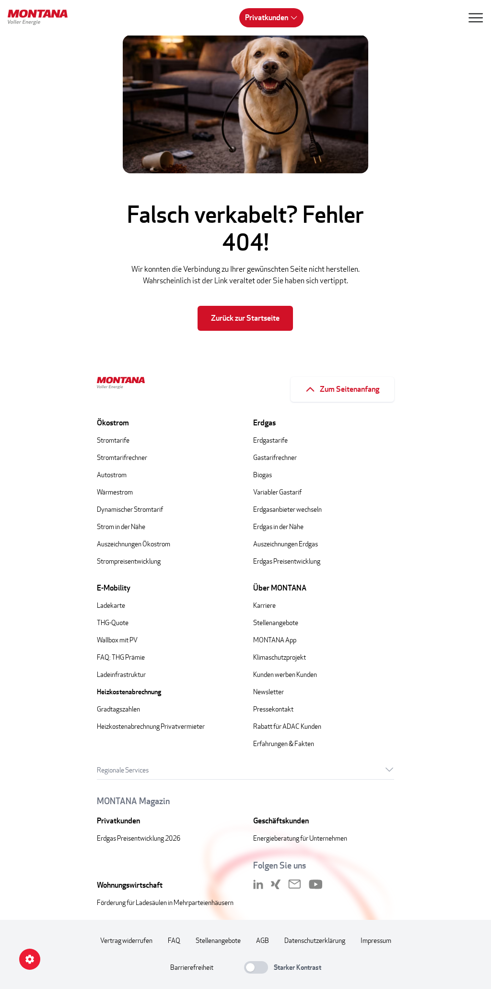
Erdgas (264, 423)
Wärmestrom (115, 491)
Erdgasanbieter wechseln (287, 509)
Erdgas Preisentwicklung (286, 561)
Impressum (376, 940)
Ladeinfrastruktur (121, 674)
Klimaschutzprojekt (279, 657)
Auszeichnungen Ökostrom (133, 543)
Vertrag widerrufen (126, 940)
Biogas (262, 474)
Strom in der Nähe (121, 526)
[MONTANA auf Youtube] (316, 884)
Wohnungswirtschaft (130, 885)
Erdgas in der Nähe (278, 526)
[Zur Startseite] (41, 19)
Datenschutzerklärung (314, 940)
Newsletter (268, 691)
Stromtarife (113, 440)
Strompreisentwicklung (129, 561)
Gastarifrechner (275, 457)
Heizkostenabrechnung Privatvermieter (151, 726)
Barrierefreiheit (191, 967)
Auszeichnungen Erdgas (285, 543)
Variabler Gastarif (277, 491)
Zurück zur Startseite (245, 318)
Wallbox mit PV (117, 639)
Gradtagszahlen (118, 708)
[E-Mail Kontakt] (294, 884)
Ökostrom (113, 423)
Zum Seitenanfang (349, 389)
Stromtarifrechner (122, 457)
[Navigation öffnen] (475, 17)
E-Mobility (113, 588)
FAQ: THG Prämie (121, 657)
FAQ (174, 940)
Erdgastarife (270, 440)
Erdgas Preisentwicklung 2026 (138, 838)
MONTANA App (274, 639)
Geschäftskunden (281, 821)
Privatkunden (266, 17)
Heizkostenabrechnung (129, 691)
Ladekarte (111, 605)
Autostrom (112, 474)
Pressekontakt (273, 708)
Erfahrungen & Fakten (283, 743)
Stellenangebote (275, 622)
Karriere (264, 605)
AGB (262, 940)
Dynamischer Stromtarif (130, 509)
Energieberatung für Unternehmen (300, 838)
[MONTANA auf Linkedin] (258, 884)
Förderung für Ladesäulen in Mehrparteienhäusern (165, 902)
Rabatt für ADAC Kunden (287, 726)
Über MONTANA (279, 588)
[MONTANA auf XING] (276, 884)
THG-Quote (113, 622)
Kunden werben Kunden (285, 674)
